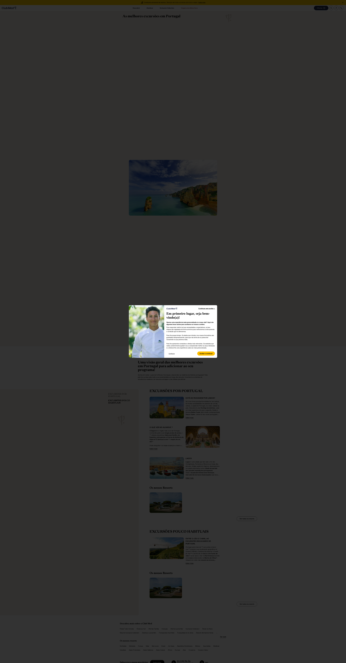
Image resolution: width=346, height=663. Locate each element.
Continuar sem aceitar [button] (206, 308)
